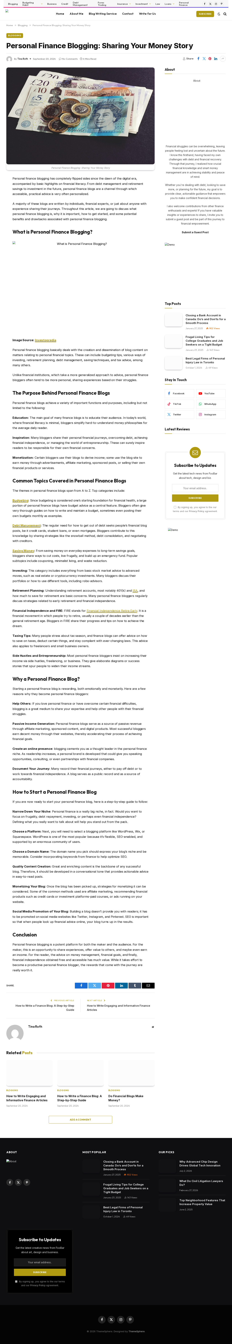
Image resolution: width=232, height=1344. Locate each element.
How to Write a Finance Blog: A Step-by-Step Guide (79, 1098)
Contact (128, 13)
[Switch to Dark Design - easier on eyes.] (219, 14)
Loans (168, 3)
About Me (76, 13)
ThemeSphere (137, 1331)
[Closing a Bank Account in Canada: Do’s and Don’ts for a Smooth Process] (173, 320)
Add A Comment (80, 1119)
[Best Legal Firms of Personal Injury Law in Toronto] (173, 363)
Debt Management (80, 3)
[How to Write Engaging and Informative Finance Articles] (29, 1073)
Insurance (122, 3)
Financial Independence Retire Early (112, 611)
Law (158, 3)
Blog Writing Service (103, 13)
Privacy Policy (196, 511)
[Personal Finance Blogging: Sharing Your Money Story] (80, 116)
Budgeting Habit (28, 3)
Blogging (13, 3)
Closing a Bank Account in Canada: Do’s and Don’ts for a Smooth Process (206, 319)
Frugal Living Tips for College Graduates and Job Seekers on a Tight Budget (204, 340)
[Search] (225, 14)
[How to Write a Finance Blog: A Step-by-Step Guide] (80, 1073)
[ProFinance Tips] (26, 14)
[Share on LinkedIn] (215, 59)
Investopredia (45, 340)
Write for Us (147, 13)
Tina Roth (22, 58)
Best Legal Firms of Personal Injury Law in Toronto (205, 360)
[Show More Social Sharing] (223, 59)
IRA (135, 590)
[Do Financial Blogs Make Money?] (131, 1073)
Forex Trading (102, 3)
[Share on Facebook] (198, 59)
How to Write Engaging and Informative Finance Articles (26, 1098)
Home (60, 13)
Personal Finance (184, 3)
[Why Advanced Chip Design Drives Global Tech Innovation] (167, 1166)
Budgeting (20, 500)
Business (52, 3)
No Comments (70, 58)
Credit (64, 3)
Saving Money (23, 550)
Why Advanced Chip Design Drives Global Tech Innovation (199, 1163)
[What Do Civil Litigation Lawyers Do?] (167, 1185)
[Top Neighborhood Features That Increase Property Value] (167, 1205)
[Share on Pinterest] (210, 59)
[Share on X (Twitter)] (204, 59)
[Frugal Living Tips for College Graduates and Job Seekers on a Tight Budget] (173, 341)
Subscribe (205, 14)
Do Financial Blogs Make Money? (125, 1098)
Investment (142, 3)
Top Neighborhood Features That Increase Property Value (202, 1202)
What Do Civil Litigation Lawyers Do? (201, 1183)
